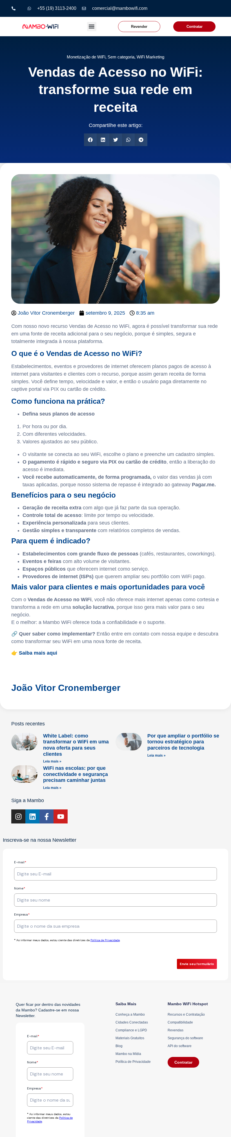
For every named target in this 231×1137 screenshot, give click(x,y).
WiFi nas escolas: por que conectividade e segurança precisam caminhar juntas (75, 774)
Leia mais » (52, 761)
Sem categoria (121, 57)
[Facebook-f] (46, 816)
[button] (91, 26)
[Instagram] (18, 816)
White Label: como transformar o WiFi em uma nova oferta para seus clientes (76, 745)
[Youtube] (61, 816)
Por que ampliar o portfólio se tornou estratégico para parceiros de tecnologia (183, 742)
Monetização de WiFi (86, 57)
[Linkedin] (32, 816)
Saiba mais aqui (39, 653)
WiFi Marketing (150, 57)
